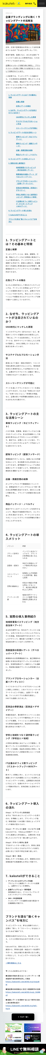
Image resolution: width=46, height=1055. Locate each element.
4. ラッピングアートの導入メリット (21, 159)
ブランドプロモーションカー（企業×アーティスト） (27, 182)
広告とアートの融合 (23, 106)
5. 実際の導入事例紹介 (16, 163)
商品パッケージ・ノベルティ (26, 154)
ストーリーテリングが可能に (27, 128)
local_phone (34, 3)
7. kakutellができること (17, 215)
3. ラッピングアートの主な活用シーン (22, 132)
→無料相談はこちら (13, 963)
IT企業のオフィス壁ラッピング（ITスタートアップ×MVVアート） (27, 203)
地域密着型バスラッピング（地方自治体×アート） (26, 168)
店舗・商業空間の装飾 (24, 150)
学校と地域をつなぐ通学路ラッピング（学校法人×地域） (27, 195)
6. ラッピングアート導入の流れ (20, 210)
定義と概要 (20, 101)
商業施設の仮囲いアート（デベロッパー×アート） (26, 175)
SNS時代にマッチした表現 (26, 117)
